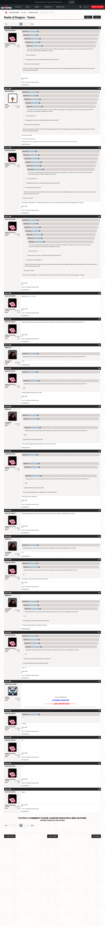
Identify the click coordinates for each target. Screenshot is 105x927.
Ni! (22, 79)
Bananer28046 (33, 35)
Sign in (87, 6)
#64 (99, 216)
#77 (99, 710)
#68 (99, 368)
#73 (99, 559)
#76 (99, 681)
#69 (99, 406)
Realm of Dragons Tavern (33, 82)
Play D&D (18, 7)
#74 (99, 592)
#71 (99, 510)
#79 (99, 763)
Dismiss (71, 2)
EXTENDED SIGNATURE (60, 700)
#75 (99, 632)
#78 (99, 737)
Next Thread (96, 836)
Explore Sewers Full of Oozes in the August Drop (48, 2)
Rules (27, 7)
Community (47, 7)
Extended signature (25, 364)
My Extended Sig (25, 84)
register (64, 818)
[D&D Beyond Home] (6, 7)
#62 (99, 88)
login (52, 818)
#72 (99, 536)
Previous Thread (10, 836)
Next (32, 24)
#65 (99, 293)
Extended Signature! (25, 144)
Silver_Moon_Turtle (33, 714)
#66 (99, 319)
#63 (99, 147)
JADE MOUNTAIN (61, 704)
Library (36, 7)
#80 (99, 789)
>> (37, 31)
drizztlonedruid (32, 372)
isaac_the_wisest (32, 31)
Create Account (97, 7)
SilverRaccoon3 (63, 697)
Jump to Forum (52, 836)
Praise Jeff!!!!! (24, 78)
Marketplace (60, 7)
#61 (99, 27)
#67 (99, 345)
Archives (30, 296)
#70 (99, 451)
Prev (6, 24)
